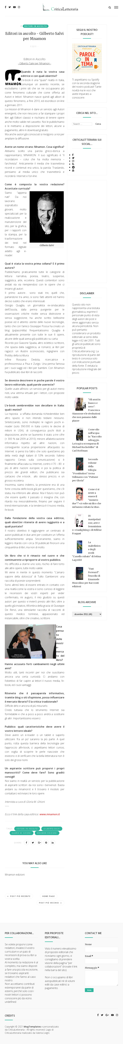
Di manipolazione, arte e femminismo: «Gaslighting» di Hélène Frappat (87, 524)
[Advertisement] (87, 231)
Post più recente (20, 896)
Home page (48, 896)
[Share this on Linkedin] (52, 842)
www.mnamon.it (49, 814)
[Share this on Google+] (39, 842)
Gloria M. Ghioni (21, 833)
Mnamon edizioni (47, 833)
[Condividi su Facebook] (26, 842)
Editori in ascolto (35, 26)
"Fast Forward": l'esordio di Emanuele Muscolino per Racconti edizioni (86, 577)
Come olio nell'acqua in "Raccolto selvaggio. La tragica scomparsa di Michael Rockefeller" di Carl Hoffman (87, 440)
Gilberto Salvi (52, 829)
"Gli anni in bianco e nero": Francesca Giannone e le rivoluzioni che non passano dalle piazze (86, 410)
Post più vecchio (49, 903)
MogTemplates (32, 1026)
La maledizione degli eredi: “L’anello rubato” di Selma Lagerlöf (86, 551)
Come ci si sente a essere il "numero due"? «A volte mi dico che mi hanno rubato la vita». (86, 498)
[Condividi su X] (33, 842)
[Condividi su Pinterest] (46, 842)
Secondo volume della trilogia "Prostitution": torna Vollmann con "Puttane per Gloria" (85, 470)
